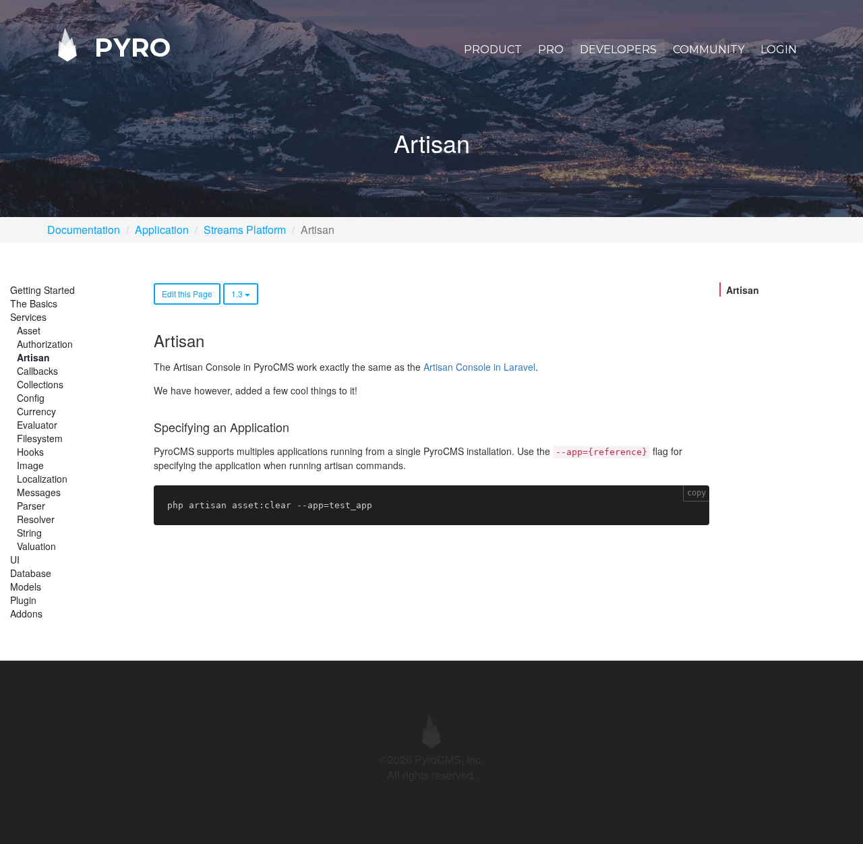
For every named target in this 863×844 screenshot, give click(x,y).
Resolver (36, 519)
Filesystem (40, 438)
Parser (31, 505)
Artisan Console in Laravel (479, 366)
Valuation (36, 546)
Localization (42, 478)
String (29, 532)
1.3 (238, 293)
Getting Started (42, 290)
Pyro (129, 46)
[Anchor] (211, 340)
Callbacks (37, 371)
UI (15, 559)
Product (493, 49)
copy (696, 493)
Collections (40, 384)
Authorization (45, 344)
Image (30, 465)
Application (162, 229)
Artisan (33, 357)
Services (28, 317)
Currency (36, 411)
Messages (39, 492)
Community (708, 49)
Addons (26, 613)
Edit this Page (187, 293)
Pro (551, 49)
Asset (28, 330)
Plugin (23, 600)
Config (30, 397)
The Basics (33, 303)
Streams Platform (245, 229)
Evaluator (37, 424)
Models (25, 586)
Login (779, 49)
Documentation (83, 229)
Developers (618, 49)
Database (30, 573)
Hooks (30, 451)
